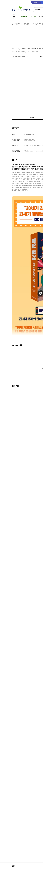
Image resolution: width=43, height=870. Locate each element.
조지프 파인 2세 (24, 48)
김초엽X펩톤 (24, 17)
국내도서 (17, 24)
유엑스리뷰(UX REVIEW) (19, 51)
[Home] (13, 24)
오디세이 (33, 17)
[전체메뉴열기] (14, 16)
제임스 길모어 (15, 48)
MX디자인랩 (37, 48)
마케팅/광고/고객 (38, 24)
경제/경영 (26, 24)
